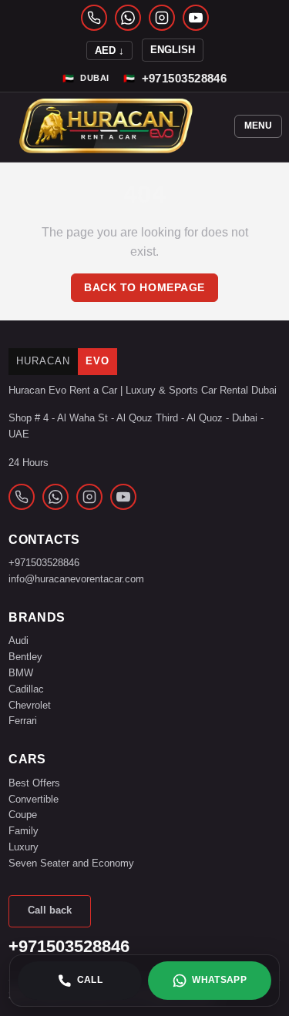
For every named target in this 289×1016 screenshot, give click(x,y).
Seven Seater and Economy (71, 863)
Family (23, 831)
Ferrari (22, 720)
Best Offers (34, 783)
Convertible (33, 799)
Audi (18, 640)
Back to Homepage (144, 287)
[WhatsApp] (128, 18)
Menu (258, 125)
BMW (20, 673)
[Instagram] (162, 18)
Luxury (23, 847)
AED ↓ (109, 50)
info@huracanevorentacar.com (76, 579)
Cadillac (26, 689)
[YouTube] (196, 18)
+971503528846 (43, 562)
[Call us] (94, 18)
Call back (50, 910)
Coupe (22, 814)
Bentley (25, 656)
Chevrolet (29, 705)
